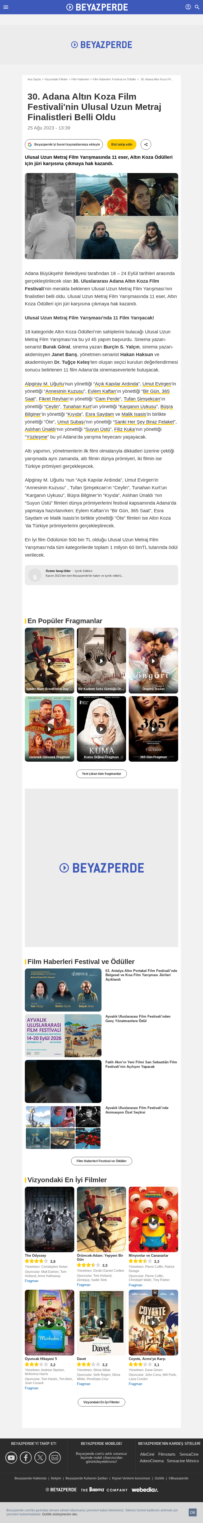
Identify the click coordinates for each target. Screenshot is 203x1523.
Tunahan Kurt (77, 406)
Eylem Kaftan (102, 391)
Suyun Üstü (97, 429)
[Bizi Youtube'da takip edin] (12, 1458)
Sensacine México (183, 1461)
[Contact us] (55, 1458)
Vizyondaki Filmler (56, 79)
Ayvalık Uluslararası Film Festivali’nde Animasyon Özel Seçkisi (136, 1110)
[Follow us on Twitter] (41, 1458)
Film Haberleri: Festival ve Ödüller (114, 79)
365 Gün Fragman (153, 757)
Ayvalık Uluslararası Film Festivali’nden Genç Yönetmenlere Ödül (137, 1018)
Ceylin (52, 406)
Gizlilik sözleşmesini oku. (60, 1514)
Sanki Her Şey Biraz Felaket (144, 422)
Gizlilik (159, 1478)
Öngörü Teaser (153, 689)
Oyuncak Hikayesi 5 (41, 1359)
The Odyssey (35, 1255)
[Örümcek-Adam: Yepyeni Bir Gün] (101, 1219)
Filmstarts (167, 1454)
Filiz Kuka (124, 429)
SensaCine (189, 1454)
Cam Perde (107, 399)
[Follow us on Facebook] (26, 1458)
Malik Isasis (134, 414)
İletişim (56, 1478)
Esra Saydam (99, 414)
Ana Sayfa (34, 79)
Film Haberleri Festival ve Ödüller (102, 1161)
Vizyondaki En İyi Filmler (101, 1402)
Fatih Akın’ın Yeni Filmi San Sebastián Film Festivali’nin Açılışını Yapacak (141, 1064)
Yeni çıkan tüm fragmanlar (101, 774)
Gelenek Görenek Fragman (49, 757)
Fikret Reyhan (53, 399)
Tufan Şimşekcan (142, 399)
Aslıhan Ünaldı (40, 429)
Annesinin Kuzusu (64, 391)
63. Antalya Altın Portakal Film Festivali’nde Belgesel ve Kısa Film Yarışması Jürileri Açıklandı (141, 975)
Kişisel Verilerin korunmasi (131, 1478)
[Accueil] (97, 7)
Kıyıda (74, 414)
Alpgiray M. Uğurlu (44, 383)
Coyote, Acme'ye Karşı (147, 1359)
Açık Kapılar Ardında (116, 383)
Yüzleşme (36, 437)
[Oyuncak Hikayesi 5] (49, 1323)
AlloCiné (147, 1454)
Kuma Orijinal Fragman (101, 757)
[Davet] (101, 1323)
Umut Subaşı (71, 422)
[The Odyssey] (49, 1219)
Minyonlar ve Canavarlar (148, 1255)
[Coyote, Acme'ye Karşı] (153, 1323)
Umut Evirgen (156, 383)
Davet (81, 1359)
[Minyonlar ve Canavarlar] (153, 1219)
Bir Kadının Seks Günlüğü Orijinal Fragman (102, 689)
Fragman (31, 1281)
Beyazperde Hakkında (31, 1478)
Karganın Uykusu (138, 406)
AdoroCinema (152, 1461)
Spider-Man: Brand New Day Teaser (50, 689)
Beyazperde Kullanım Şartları (87, 1478)
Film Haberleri (80, 79)
